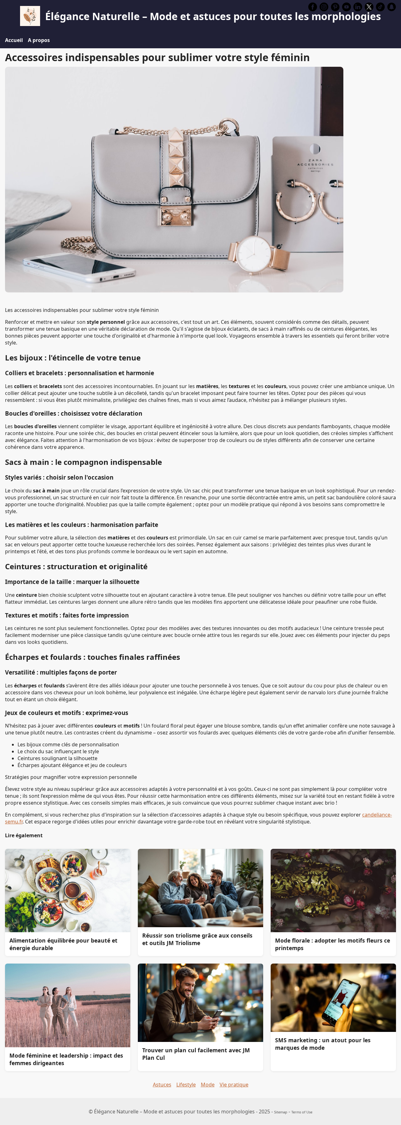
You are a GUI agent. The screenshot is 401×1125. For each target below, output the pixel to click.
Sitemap (280, 1112)
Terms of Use (301, 1112)
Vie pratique (234, 1084)
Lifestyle (186, 1084)
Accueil (14, 40)
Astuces (162, 1084)
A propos (39, 40)
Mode (208, 1084)
